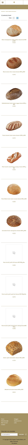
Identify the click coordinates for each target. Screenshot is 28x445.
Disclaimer (14, 443)
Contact (3, 424)
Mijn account (4, 422)
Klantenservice (18, 421)
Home (2, 419)
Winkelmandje (4, 421)
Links (15, 422)
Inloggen (16, 419)
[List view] (14, 18)
